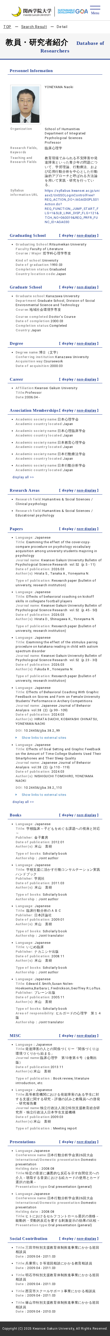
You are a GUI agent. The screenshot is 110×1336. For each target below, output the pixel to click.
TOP (7, 27)
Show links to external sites (44, 738)
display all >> (23, 477)
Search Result (34, 27)
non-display (86, 235)
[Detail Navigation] (95, 10)
